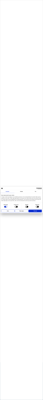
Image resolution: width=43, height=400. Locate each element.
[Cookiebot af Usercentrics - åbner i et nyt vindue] (37, 188)
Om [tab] (35, 191)
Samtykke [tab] (7, 191)
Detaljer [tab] (21, 191)
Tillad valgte (21, 210)
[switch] (16, 207)
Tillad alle (35, 210)
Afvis (8, 210)
